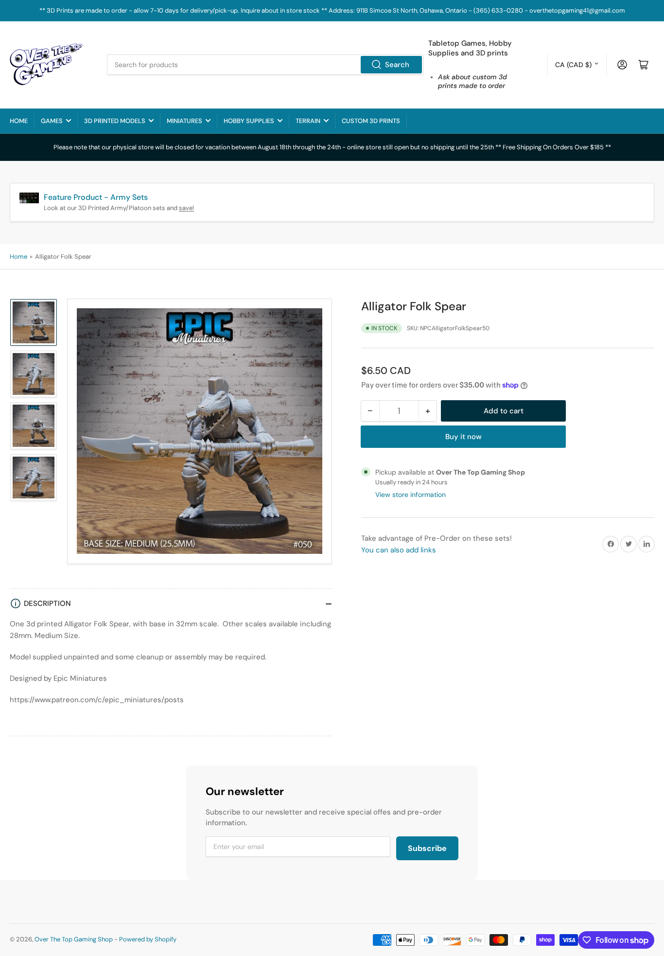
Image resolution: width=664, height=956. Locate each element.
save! (186, 208)
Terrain (308, 121)
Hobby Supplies (249, 121)
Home (19, 121)
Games (52, 121)
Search (397, 65)
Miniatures (184, 121)
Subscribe (427, 848)
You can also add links (398, 550)
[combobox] (265, 64)
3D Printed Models (114, 121)
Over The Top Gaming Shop (74, 939)
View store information (410, 494)
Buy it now (463, 437)
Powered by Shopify (147, 939)
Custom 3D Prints (371, 121)
